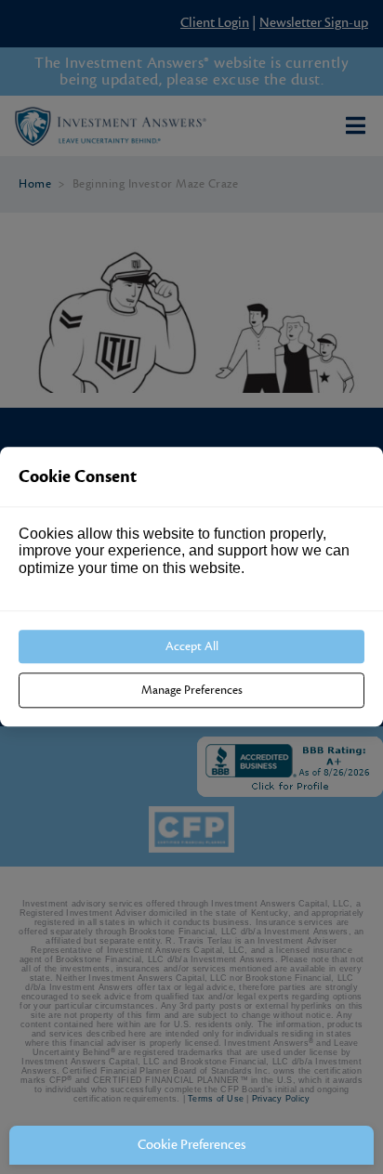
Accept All (191, 646)
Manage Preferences (192, 691)
